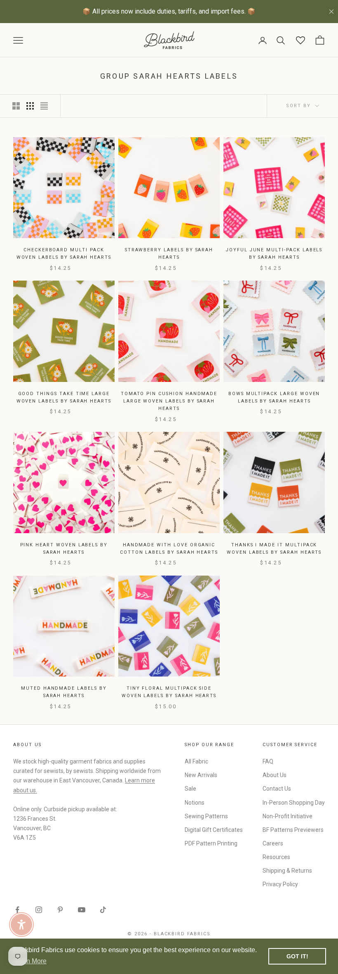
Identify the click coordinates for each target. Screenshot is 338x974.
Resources (276, 857)
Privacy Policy (280, 884)
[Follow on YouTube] (81, 910)
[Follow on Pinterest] (60, 910)
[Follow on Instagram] (39, 910)
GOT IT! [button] (297, 956)
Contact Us (277, 788)
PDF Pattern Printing (211, 843)
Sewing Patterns (206, 816)
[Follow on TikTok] (103, 910)
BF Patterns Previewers (293, 829)
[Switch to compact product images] (44, 106)
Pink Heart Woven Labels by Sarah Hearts (64, 548)
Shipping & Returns (287, 870)
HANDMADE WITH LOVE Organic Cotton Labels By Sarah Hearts (169, 548)
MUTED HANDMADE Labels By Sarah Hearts (64, 692)
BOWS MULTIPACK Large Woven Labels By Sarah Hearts (274, 397)
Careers (273, 843)
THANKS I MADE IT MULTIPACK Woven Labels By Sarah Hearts (274, 548)
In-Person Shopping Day (294, 802)
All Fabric (196, 761)
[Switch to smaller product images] (30, 106)
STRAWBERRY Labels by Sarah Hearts (169, 253)
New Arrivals (201, 775)
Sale (190, 788)
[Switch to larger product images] (16, 106)
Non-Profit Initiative (287, 816)
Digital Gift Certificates (214, 829)
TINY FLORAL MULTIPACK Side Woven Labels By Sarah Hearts (169, 692)
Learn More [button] (30, 961)
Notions (194, 802)
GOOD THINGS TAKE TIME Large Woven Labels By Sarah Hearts (63, 397)
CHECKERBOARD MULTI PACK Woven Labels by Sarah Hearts (63, 253)
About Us (274, 775)
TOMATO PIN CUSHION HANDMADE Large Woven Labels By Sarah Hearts (169, 401)
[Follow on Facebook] (17, 910)
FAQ (268, 761)
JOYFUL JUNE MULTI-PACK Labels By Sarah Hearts (274, 253)
